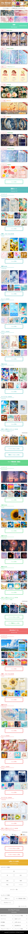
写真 (7, 884)
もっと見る (14, 181)
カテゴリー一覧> (14, 889)
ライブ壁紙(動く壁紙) (21, 898)
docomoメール (7, 902)
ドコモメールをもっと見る (14, 854)
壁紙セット (7, 898)
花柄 (7, 880)
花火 (21, 875)
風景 (21, 880)
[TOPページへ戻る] (2, 931)
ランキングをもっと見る (14, 448)
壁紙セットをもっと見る (14, 454)
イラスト (21, 884)
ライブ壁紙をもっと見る (14, 623)
